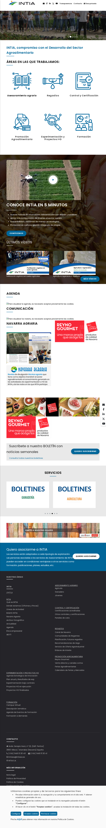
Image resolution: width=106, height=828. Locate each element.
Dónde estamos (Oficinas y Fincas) (22, 605)
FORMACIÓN (11, 702)
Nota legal (11, 775)
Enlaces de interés (63, 650)
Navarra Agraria (13, 616)
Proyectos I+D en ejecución (18, 686)
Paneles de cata (62, 618)
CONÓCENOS (16, 233)
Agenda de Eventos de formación (21, 712)
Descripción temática (16, 708)
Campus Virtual (13, 705)
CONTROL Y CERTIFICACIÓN (67, 608)
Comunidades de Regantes (67, 636)
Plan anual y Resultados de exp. (20, 679)
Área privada (90, 3)
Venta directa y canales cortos (69, 663)
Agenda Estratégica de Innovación (21, 675)
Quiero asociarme (86, 556)
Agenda (9, 627)
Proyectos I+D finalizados (17, 690)
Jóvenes (58, 595)
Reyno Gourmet (62, 659)
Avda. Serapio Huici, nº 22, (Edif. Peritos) (26, 746)
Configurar (16, 814)
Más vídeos (90, 279)
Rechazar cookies (48, 814)
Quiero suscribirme (85, 451)
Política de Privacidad (16, 778)
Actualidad (11, 623)
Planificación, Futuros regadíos (68, 639)
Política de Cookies (15, 782)
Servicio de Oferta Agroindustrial (69, 646)
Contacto (78, 3)
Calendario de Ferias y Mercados (69, 670)
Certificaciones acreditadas (67, 610)
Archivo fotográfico (15, 620)
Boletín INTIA (11, 613)
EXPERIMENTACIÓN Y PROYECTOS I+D (22, 673)
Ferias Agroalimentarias (65, 666)
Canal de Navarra (63, 632)
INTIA (9, 593)
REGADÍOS (59, 628)
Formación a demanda (16, 716)
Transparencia (65, 3)
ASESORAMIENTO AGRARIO (66, 585)
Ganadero (59, 592)
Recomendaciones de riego (67, 643)
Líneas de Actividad (15, 609)
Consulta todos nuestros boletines (26, 458)
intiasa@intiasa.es (17, 757)
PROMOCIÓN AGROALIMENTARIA (69, 656)
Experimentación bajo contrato (20, 683)
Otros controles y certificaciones (70, 614)
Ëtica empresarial (14, 631)
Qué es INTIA (12, 602)
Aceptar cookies (31, 814)
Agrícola (58, 588)
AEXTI (8, 634)
